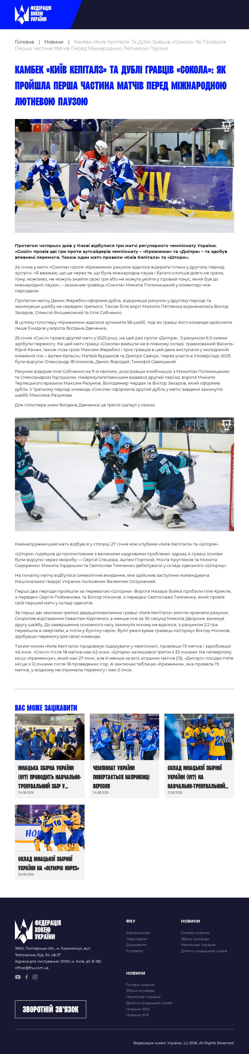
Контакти (134, 951)
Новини (54, 42)
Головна (24, 42)
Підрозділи (136, 939)
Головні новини (195, 932)
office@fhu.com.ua (31, 968)
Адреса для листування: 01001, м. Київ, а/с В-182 (58, 961)
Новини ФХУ (138, 1009)
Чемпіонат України (198, 944)
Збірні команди (195, 939)
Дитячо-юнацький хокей (204, 951)
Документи (136, 944)
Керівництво (138, 932)
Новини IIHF (137, 1015)
